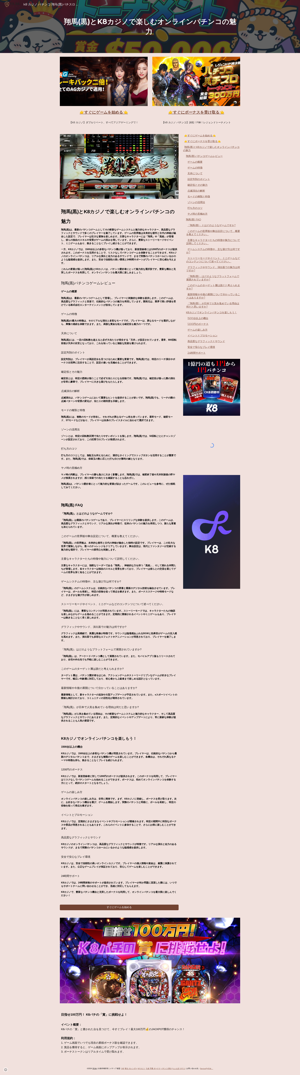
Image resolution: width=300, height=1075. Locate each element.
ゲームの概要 (195, 161)
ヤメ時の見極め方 (198, 213)
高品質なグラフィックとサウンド (206, 341)
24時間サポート (197, 352)
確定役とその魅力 (198, 184)
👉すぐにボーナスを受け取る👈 (202, 141)
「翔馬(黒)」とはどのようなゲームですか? (212, 225)
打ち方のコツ (195, 208)
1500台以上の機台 (198, 318)
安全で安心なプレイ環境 (201, 347)
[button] (5, 1070)
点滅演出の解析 (196, 190)
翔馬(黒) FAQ (193, 219)
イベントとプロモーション (203, 335)
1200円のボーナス (198, 324)
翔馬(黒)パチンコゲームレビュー (204, 156)
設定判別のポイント (199, 179)
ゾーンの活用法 (196, 202)
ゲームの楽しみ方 (198, 329)
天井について (195, 173)
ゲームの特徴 (195, 167)
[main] (150, 26)
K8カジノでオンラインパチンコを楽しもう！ (211, 312)
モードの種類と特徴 (199, 196)
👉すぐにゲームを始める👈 (200, 135)
